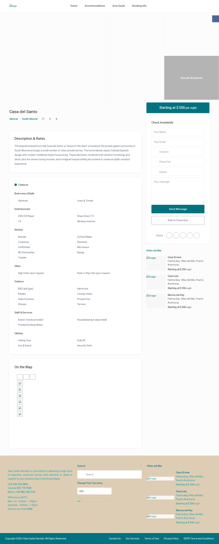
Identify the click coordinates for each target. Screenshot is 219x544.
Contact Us (115, 538)
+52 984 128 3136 (25, 492)
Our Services (132, 538)
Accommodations (95, 5)
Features (23, 184)
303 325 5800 (20, 484)
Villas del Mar (188, 261)
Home (73, 5)
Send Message (178, 209)
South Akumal (29, 119)
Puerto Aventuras (185, 480)
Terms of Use (151, 538)
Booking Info (139, 5)
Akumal (13, 119)
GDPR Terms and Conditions (199, 538)
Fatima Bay (174, 261)
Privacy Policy (171, 538)
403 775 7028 (24, 488)
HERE (30, 509)
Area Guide (118, 5)
